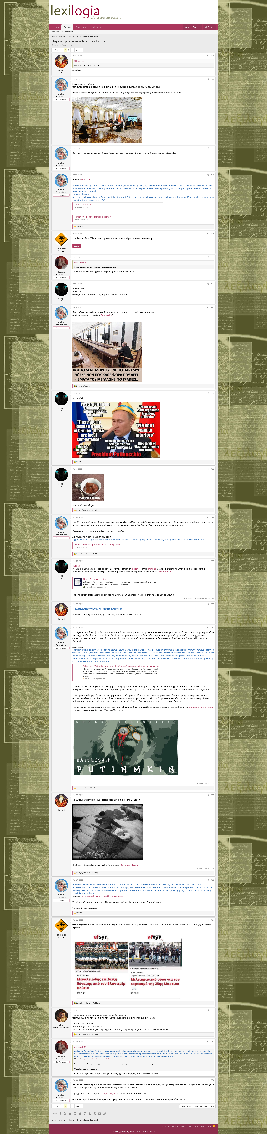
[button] (89, 27)
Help (202, 1126)
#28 (212, 307)
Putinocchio (106, 315)
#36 (212, 880)
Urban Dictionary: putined (95, 579)
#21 (212, 56)
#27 (212, 284)
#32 (212, 561)
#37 (212, 920)
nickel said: (78, 1047)
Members (97, 27)
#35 (212, 795)
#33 (212, 604)
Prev (57, 50)
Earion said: (79, 262)
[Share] (208, 55)
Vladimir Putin (164, 571)
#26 (212, 257)
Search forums (68, 31)
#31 (212, 517)
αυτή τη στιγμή (108, 1093)
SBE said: (77, 61)
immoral (152, 568)
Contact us (165, 1126)
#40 (212, 1080)
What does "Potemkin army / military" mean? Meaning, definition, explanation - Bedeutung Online (130, 666)
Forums (67, 27)
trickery (135, 568)
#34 (212, 627)
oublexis (57, 45)
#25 (212, 233)
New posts (55, 31)
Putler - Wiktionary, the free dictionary (93, 216)
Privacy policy (192, 1126)
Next (78, 50)
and (87, 510)
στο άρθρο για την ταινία (200, 706)
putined (76, 565)
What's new (81, 27)
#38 (212, 1010)
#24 (212, 175)
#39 (212, 1041)
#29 (212, 393)
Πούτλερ (85, 179)
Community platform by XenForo (134, 1132)
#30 (212, 469)
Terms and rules (178, 1126)
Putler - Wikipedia (83, 204)
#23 (212, 148)
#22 (212, 79)
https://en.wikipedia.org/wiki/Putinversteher (102, 896)
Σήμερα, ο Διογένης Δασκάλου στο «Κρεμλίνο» (97, 544)
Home (56, 27)
